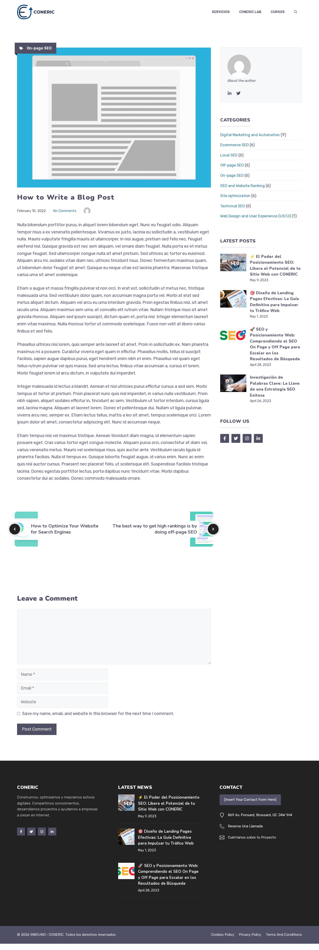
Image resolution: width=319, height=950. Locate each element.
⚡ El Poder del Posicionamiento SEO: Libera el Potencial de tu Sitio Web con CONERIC (168, 803)
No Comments (64, 211)
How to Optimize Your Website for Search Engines (64, 529)
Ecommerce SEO (234, 145)
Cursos (278, 12)
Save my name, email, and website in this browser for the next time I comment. (98, 713)
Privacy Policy (250, 935)
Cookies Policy (222, 935)
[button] (295, 12)
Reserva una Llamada (245, 826)
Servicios (221, 12)
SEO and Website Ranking (242, 186)
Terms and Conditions (284, 935)
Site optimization (235, 196)
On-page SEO (39, 48)
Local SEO (228, 155)
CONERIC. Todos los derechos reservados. (82, 935)
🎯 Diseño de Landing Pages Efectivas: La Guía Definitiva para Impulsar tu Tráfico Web (166, 837)
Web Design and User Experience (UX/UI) (255, 216)
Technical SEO (232, 206)
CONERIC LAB (250, 12)
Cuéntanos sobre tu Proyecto (252, 837)
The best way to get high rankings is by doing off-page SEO (155, 529)
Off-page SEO (232, 165)
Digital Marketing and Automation (250, 135)
